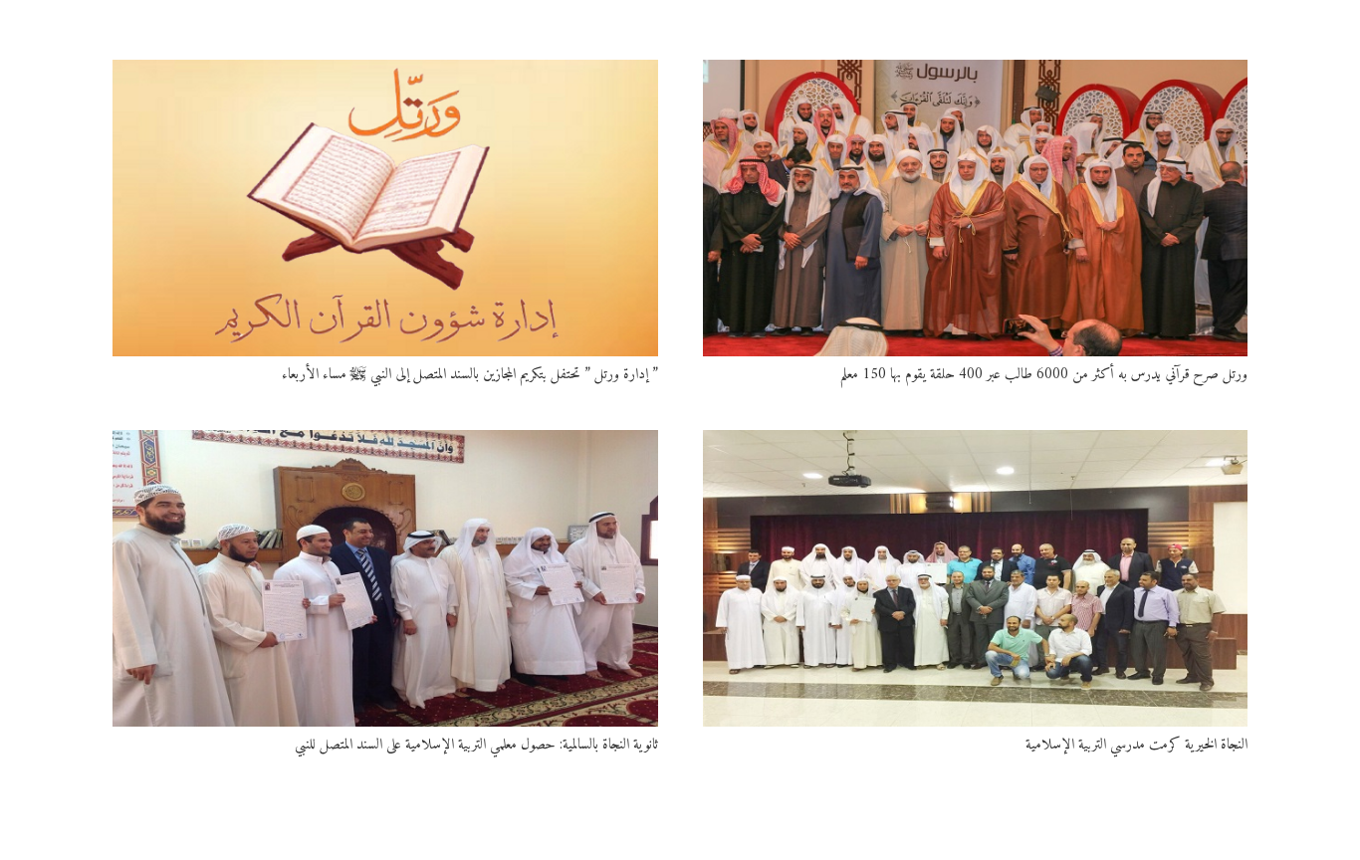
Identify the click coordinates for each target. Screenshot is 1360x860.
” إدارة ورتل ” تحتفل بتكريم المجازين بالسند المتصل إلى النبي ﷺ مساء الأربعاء (470, 374)
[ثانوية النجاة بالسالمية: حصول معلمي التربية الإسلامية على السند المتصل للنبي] (385, 578)
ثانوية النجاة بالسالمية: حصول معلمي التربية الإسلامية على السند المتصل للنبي (476, 745)
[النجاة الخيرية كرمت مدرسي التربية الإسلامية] (975, 578)
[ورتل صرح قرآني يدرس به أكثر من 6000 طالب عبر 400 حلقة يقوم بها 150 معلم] (975, 208)
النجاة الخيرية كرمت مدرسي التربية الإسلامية (1136, 745)
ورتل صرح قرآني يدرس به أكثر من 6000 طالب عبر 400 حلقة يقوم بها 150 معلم (1043, 374)
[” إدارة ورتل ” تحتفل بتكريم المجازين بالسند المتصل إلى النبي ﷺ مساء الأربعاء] (385, 208)
